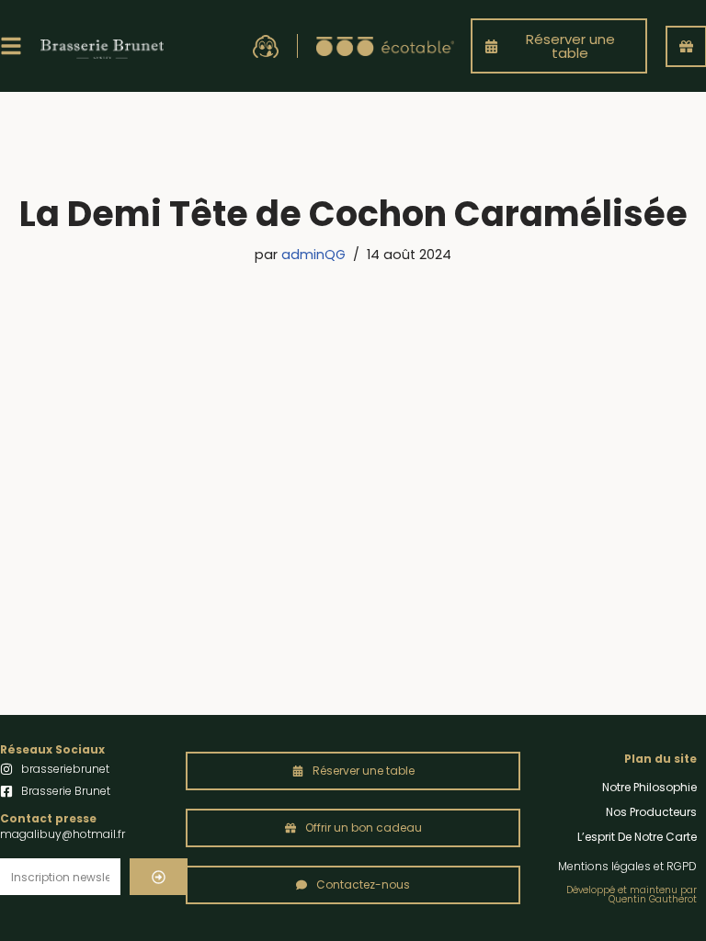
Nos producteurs (651, 812)
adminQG (313, 254)
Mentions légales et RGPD (627, 866)
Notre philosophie (649, 787)
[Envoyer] (159, 876)
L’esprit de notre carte (637, 837)
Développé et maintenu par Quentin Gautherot (631, 894)
